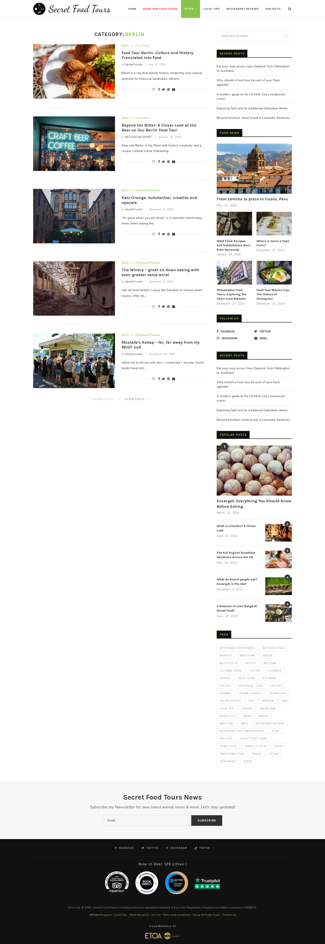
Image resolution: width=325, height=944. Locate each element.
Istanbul (225, 693)
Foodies (225, 678)
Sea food (226, 738)
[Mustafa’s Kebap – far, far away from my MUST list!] (74, 361)
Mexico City (227, 716)
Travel (257, 754)
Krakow (268, 701)
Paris (244, 723)
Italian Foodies (230, 701)
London (246, 708)
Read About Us (139, 915)
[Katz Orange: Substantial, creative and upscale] (74, 216)
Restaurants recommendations (242, 731)
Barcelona (247, 655)
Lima (284, 701)
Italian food (277, 693)
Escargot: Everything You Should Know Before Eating (254, 504)
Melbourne (268, 708)
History (276, 686)
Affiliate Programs (100, 915)
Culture (255, 671)
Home (132, 8)
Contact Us (229, 915)
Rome (275, 731)
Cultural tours (231, 671)
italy (251, 701)
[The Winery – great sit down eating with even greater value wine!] (74, 288)
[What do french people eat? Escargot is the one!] (278, 586)
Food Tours (143, 46)
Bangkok (226, 655)
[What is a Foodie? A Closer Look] (278, 533)
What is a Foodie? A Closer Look (236, 528)
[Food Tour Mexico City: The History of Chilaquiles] (274, 272)
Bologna (270, 663)
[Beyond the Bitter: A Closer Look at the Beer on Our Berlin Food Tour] (74, 143)
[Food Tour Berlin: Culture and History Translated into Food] (74, 71)
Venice (247, 761)
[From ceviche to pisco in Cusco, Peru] (254, 169)
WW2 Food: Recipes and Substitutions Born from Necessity (233, 245)
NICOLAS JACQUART (138, 137)
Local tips (227, 708)
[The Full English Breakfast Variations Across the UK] (278, 559)
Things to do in (255, 746)
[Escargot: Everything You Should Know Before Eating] (254, 470)
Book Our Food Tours (160, 8)
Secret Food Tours (253, 738)
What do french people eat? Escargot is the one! (237, 582)
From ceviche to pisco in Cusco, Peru (252, 199)
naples (263, 716)
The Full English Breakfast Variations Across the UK (236, 555)
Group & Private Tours (206, 915)
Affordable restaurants (237, 648)
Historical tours (251, 686)
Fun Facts (273, 8)
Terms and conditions (176, 915)
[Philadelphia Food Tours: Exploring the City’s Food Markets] (234, 272)
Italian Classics (250, 693)
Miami (247, 716)
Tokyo (278, 746)
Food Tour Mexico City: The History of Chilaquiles (273, 294)
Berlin (125, 46)
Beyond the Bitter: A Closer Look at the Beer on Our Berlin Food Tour (159, 128)
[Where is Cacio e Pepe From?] (274, 223)
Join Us (156, 915)
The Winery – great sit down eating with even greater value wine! (160, 272)
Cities (189, 8)
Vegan (273, 754)
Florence (274, 671)
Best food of (229, 663)
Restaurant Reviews (243, 8)
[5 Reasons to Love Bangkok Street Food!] (278, 613)
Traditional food (232, 754)
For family (270, 678)
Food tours (246, 678)
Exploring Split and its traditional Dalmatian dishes (252, 108)
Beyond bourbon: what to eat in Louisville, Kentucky (253, 118)
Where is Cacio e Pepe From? (272, 243)
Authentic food (274, 648)
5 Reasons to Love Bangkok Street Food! (237, 608)
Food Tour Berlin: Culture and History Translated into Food (157, 55)
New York (226, 723)
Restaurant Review (148, 190)
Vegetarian (227, 761)
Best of (251, 663)
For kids (225, 686)
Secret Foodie (133, 64)
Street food (228, 746)
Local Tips (211, 8)
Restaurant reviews (270, 723)
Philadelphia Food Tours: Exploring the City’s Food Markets (231, 294)
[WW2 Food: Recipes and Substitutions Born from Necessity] (234, 223)
